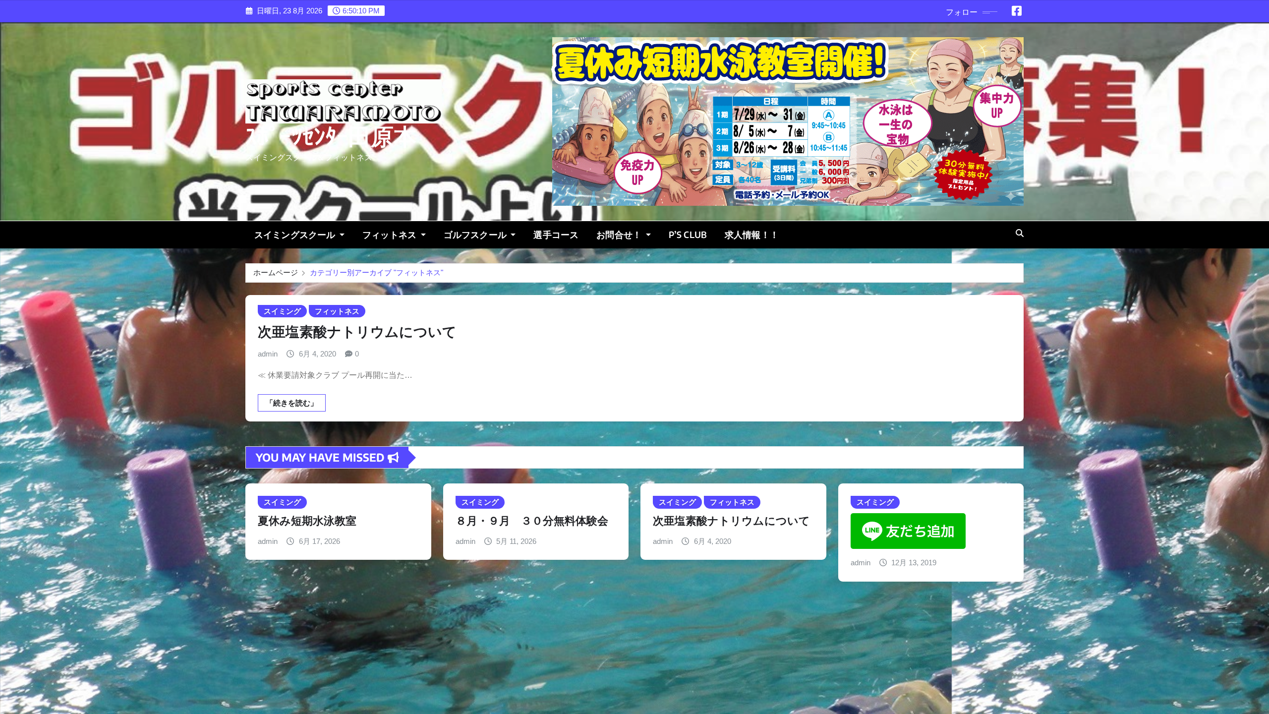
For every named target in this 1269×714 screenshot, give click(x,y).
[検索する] (1020, 233)
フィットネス (390, 234)
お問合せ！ (619, 234)
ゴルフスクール (476, 234)
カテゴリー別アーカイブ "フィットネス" (376, 272)
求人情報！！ (752, 234)
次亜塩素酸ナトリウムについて (357, 331)
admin (268, 354)
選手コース (555, 234)
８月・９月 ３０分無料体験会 (532, 520)
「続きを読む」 (292, 403)
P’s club (688, 234)
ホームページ (275, 272)
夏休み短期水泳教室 (307, 520)
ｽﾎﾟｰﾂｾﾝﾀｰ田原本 (330, 137)
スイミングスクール (296, 234)
